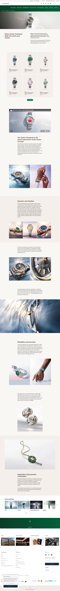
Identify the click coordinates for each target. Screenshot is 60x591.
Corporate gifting (19, 558)
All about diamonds (4, 560)
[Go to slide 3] (31, 513)
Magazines (3, 563)
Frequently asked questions (20, 563)
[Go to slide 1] (26, 513)
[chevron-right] (57, 505)
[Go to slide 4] (34, 513)
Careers (17, 556)
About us (17, 554)
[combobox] (51, 3)
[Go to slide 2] (29, 513)
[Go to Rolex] (55, 3)
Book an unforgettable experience (6, 565)
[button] (51, 3)
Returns (17, 565)
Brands (2, 556)
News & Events (3, 558)
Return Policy (18, 567)
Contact (17, 560)
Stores (2, 554)
